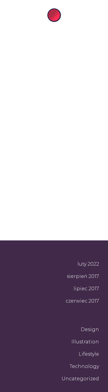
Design (90, 329)
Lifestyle (89, 354)
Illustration (85, 342)
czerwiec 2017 (82, 301)
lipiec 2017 (86, 288)
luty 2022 (88, 264)
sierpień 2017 (83, 276)
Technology (84, 366)
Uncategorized (80, 378)
